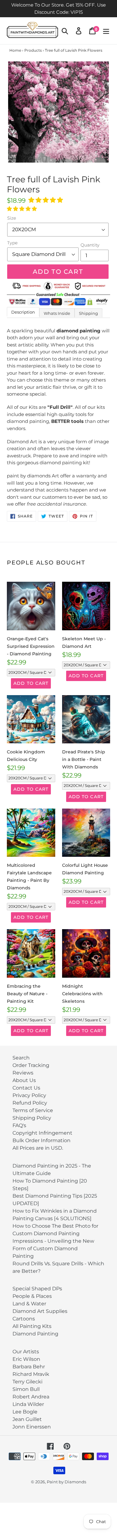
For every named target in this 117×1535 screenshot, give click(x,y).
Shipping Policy (31, 1118)
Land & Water (29, 1304)
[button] (46, 200)
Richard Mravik (30, 1374)
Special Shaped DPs (37, 1289)
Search (21, 1058)
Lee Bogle (24, 1412)
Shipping (88, 313)
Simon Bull (26, 1389)
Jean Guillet (27, 1419)
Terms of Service (32, 1110)
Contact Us (26, 1088)
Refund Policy (29, 1103)
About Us (24, 1080)
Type (12, 243)
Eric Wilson (26, 1359)
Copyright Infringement (42, 1133)
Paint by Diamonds (66, 1481)
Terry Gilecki (27, 1382)
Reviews (22, 1073)
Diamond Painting (35, 1334)
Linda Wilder (28, 1404)
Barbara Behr (28, 1367)
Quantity (90, 245)
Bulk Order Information (41, 1140)
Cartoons (23, 1319)
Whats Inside (57, 313)
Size (11, 218)
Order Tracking (30, 1065)
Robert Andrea (30, 1397)
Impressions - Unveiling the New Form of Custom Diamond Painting (53, 1248)
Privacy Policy (29, 1095)
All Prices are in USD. (37, 1148)
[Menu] (106, 31)
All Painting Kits (31, 1326)
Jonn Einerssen (31, 1427)
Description (23, 312)
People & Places (32, 1296)
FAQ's (19, 1125)
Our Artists (25, 1352)
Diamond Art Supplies (39, 1311)
